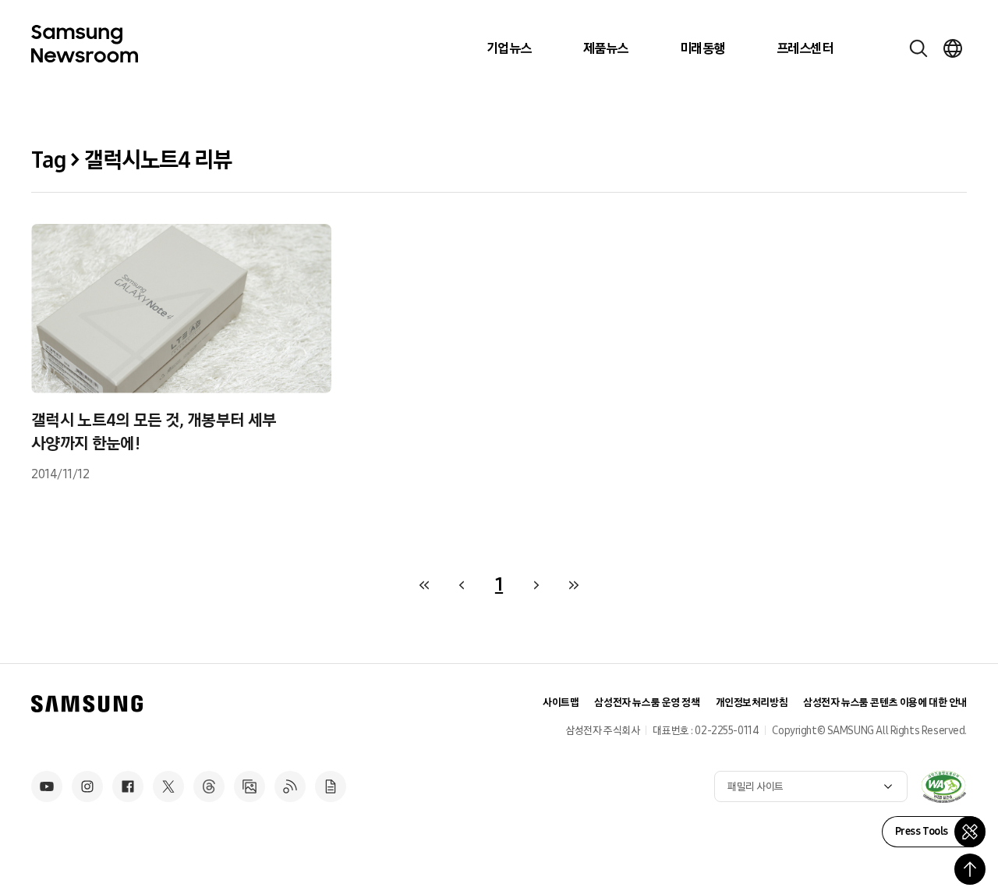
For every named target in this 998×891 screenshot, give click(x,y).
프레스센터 (805, 48)
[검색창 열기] (918, 48)
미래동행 (702, 48)
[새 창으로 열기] (943, 786)
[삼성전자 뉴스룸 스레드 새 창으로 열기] (209, 786)
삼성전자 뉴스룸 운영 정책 (646, 702)
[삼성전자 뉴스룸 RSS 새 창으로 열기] (290, 786)
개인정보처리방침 (752, 702)
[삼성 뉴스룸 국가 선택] (953, 48)
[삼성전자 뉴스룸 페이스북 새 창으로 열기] (127, 786)
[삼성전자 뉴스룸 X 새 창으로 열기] (168, 786)
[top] (970, 869)
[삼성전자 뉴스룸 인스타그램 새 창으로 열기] (87, 786)
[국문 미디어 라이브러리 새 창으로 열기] (249, 786)
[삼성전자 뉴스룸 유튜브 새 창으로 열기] (46, 786)
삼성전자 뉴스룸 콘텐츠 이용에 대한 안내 (885, 702)
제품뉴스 (605, 48)
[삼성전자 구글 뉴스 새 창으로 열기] (330, 786)
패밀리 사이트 (755, 786)
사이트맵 (561, 702)
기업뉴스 (509, 48)
